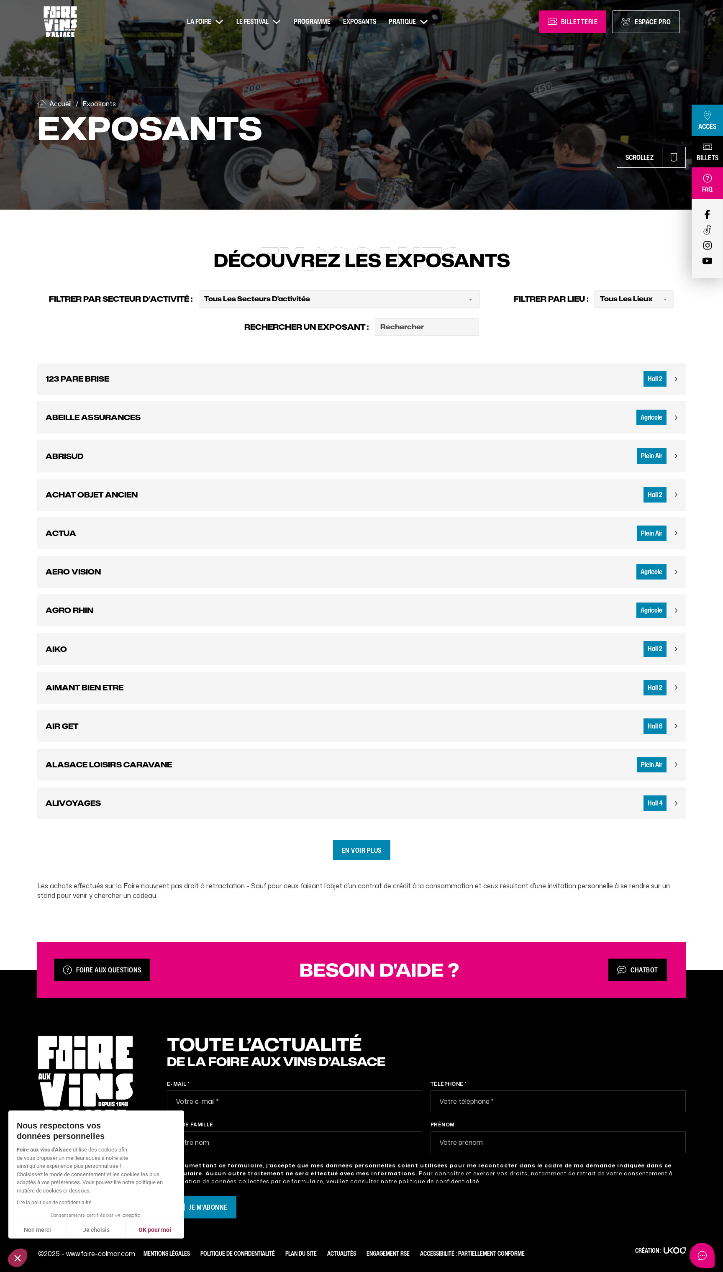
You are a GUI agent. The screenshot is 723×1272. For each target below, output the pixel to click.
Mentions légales (167, 1253)
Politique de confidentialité (237, 1253)
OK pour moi (154, 1229)
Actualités (341, 1253)
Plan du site (301, 1253)
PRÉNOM (442, 1124)
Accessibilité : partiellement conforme (472, 1253)
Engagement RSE (388, 1253)
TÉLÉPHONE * (448, 1083)
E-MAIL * (178, 1083)
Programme (312, 21)
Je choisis (96, 1229)
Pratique (402, 21)
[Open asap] (702, 1255)
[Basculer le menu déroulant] (219, 21)
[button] (18, 1258)
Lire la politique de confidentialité (54, 1202)
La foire (199, 21)
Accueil (60, 103)
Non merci (37, 1229)
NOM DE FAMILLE (190, 1124)
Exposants (359, 21)
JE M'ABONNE (208, 1207)
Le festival (252, 21)
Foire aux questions (108, 970)
